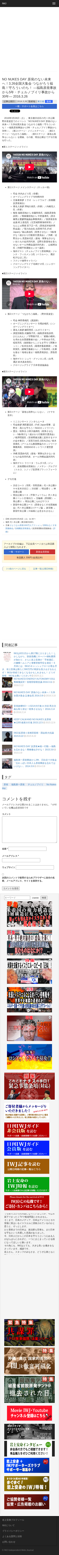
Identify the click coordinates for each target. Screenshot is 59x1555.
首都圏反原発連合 (22, 528)
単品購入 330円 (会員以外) (30, 557)
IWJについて (8, 1525)
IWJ (4, 3)
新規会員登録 (42, 552)
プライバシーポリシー (13, 1531)
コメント (6, 814)
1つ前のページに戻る (16, 569)
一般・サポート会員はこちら (29, 106)
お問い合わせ (8, 1542)
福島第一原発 (18, 784)
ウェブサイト (8, 867)
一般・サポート (16, 552)
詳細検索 (35, 898)
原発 (6, 784)
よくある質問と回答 (12, 1536)
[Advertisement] (29, 39)
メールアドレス (10, 856)
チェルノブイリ (35, 784)
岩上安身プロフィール (13, 1520)
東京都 (41, 101)
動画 (49, 101)
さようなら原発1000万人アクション (25, 525)
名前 (5, 849)
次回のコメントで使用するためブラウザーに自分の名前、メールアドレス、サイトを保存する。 (28, 879)
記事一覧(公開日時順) (43, 569)
